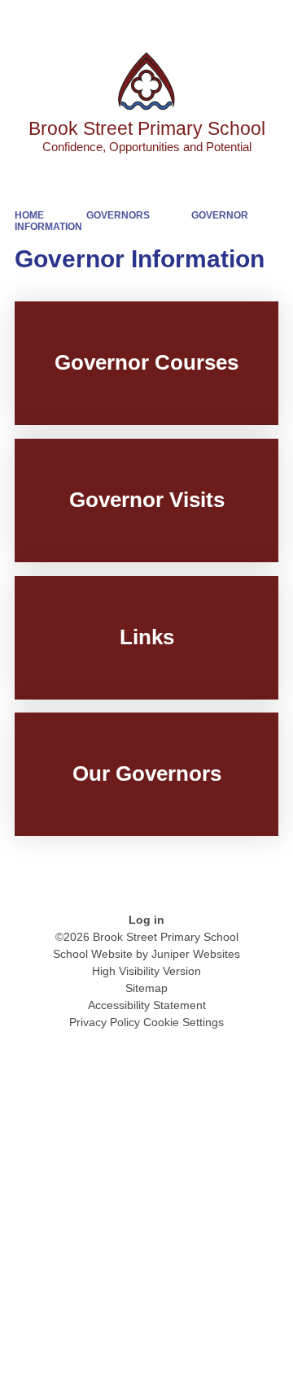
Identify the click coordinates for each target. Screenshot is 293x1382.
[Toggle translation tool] (189, 20)
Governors (118, 215)
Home (29, 215)
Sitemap (146, 987)
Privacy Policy (104, 1022)
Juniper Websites (195, 953)
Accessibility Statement (147, 1005)
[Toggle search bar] (230, 20)
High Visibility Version (146, 970)
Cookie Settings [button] (183, 1022)
